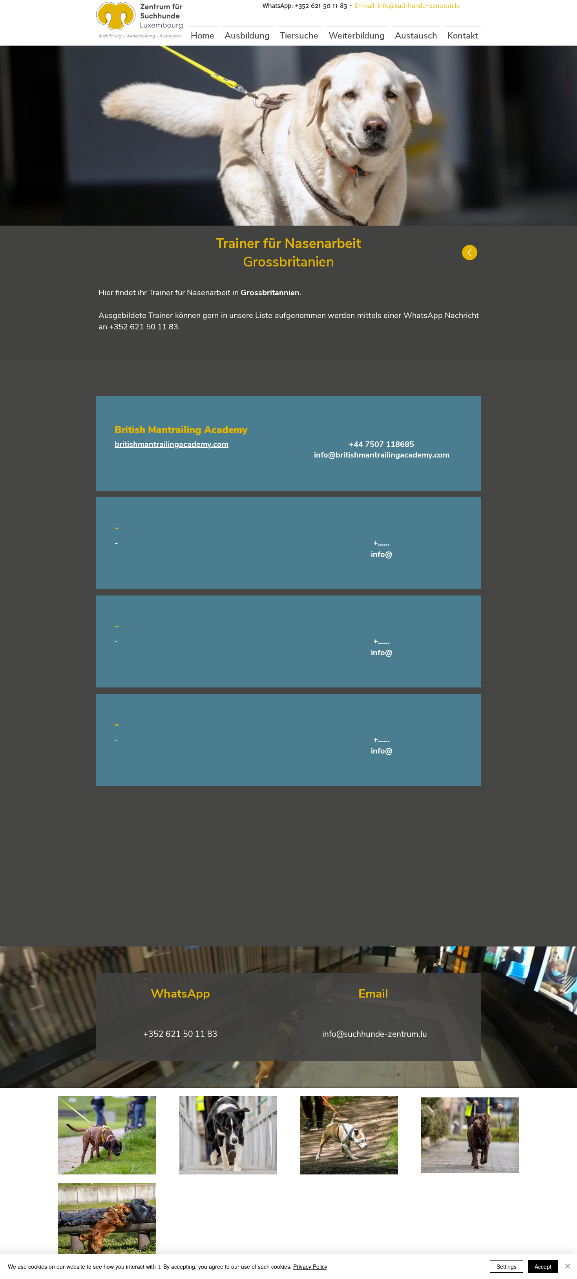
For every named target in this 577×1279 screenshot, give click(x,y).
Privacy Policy (310, 1266)
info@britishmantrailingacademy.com (381, 455)
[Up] (469, 252)
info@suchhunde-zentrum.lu (419, 5)
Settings (507, 1266)
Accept (543, 1266)
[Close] (567, 1266)
